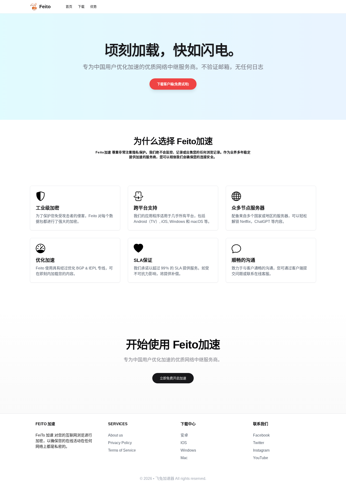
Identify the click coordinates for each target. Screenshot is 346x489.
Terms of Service (122, 450)
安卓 (184, 435)
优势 (93, 6)
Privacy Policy (120, 443)
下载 (81, 6)
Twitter (258, 443)
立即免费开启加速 (173, 378)
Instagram (261, 450)
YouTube (260, 458)
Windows (188, 450)
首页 (69, 6)
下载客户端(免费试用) (173, 84)
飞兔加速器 (164, 479)
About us (115, 435)
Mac (184, 458)
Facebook (261, 435)
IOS (184, 443)
